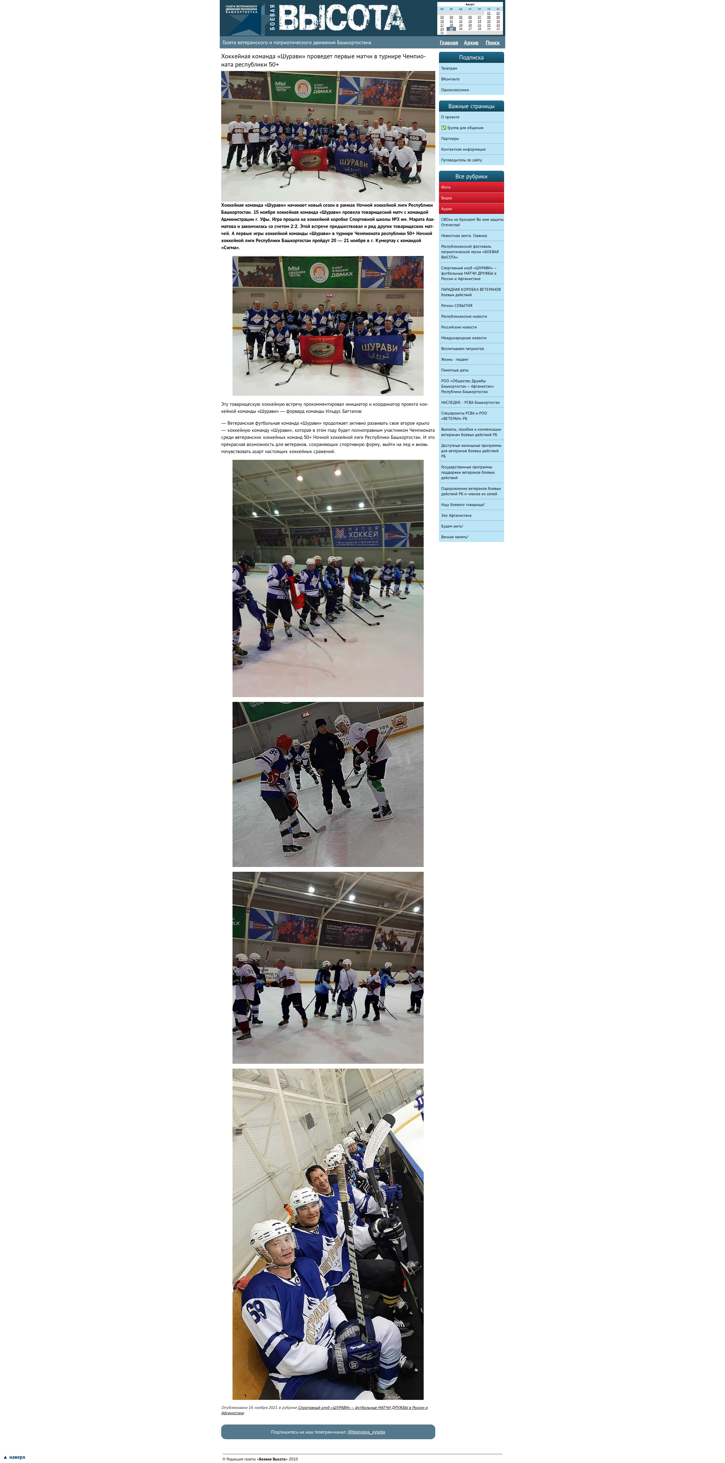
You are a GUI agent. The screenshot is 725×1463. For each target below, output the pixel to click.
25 (451, 29)
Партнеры (450, 138)
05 (460, 17)
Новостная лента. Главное (464, 235)
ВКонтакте (450, 79)
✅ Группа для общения (462, 127)
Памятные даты (454, 370)
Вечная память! (454, 537)
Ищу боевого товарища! (463, 504)
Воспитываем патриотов (462, 348)
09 (498, 17)
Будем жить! (452, 526)
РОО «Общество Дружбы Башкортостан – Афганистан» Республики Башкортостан (467, 386)
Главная (449, 42)
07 (479, 17)
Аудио (446, 208)
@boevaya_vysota (366, 1432)
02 (498, 13)
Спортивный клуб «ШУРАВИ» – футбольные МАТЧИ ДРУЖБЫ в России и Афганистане (468, 273)
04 (451, 17)
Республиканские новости (464, 316)
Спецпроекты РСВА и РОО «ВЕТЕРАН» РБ (464, 416)
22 (489, 25)
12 (460, 21)
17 (442, 25)
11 (451, 21)
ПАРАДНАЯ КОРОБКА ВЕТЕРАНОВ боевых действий (471, 292)
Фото (446, 187)
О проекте (450, 117)
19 (460, 25)
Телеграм (449, 68)
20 (470, 25)
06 (470, 17)
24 (442, 29)
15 (489, 21)
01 (489, 13)
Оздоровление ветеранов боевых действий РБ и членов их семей (471, 491)
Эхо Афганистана (456, 515)
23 (498, 25)
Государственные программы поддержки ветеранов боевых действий (468, 472)
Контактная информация (463, 149)
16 (498, 21)
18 (451, 25)
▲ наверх (14, 1457)
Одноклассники (455, 89)
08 (489, 17)
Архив (471, 42)
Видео (446, 198)
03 (442, 17)
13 (470, 21)
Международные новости (464, 338)
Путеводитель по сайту (461, 160)
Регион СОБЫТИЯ (456, 305)
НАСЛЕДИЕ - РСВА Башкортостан (470, 402)
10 (442, 21)
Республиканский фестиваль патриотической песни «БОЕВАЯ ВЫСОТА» (470, 251)
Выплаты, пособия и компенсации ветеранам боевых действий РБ (471, 432)
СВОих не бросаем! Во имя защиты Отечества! (472, 222)
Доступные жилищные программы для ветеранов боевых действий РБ (471, 450)
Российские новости (459, 327)
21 (479, 25)
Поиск (493, 42)
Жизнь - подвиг (454, 359)
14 (479, 21)
